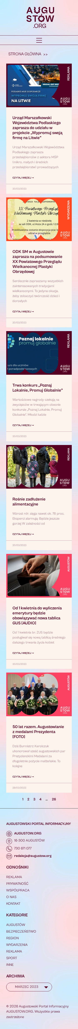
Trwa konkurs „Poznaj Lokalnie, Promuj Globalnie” (37, 388)
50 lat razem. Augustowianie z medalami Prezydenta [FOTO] (38, 732)
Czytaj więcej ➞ (23, 177)
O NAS (11, 897)
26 (54, 799)
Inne (10, 965)
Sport (11, 958)
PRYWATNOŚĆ (17, 884)
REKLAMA (14, 877)
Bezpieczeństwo (21, 931)
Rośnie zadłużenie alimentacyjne (29, 502)
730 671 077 (23, 848)
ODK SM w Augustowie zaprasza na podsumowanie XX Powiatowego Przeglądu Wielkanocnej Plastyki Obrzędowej (37, 261)
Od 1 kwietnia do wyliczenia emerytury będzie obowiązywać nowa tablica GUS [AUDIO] (37, 616)
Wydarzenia (17, 945)
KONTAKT (13, 904)
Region (12, 938)
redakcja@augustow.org (33, 856)
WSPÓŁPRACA (18, 890)
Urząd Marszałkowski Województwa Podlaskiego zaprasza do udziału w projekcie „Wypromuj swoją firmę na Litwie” (37, 128)
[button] (39, 40)
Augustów (15, 925)
